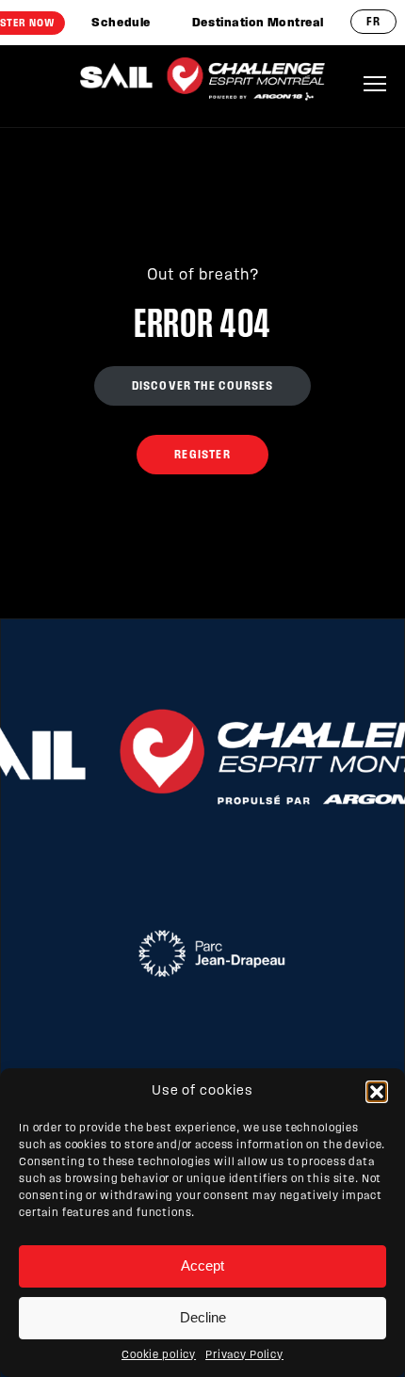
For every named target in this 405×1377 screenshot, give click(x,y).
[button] (376, 1091)
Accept (202, 1265)
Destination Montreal (258, 23)
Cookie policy (159, 1355)
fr (373, 22)
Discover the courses (202, 386)
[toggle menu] (375, 83)
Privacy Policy (244, 1355)
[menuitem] (120, 23)
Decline (203, 1317)
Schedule (120, 23)
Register (202, 455)
